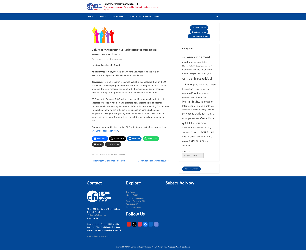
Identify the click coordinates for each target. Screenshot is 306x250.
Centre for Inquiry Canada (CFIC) (121, 3)
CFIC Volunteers (101, 155)
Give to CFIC (204, 93)
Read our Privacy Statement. (98, 236)
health (193, 97)
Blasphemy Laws (188, 66)
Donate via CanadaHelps (199, 36)
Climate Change (188, 74)
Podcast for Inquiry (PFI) (135, 201)
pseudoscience (194, 119)
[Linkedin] (151, 224)
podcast (200, 113)
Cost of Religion (203, 73)
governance (186, 97)
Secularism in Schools (192, 136)
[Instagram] (140, 224)
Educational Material (201, 89)
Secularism (206, 132)
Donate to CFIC (132, 204)
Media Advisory (199, 110)
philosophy (188, 113)
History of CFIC (132, 195)
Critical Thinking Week (201, 85)
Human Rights (191, 101)
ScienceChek (188, 127)
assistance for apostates (194, 62)
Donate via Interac (199, 32)
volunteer (121, 155)
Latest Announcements (135, 198)
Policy (208, 114)
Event (194, 93)
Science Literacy (203, 127)
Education (187, 89)
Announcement (198, 57)
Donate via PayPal (199, 28)
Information (207, 101)
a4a (184, 57)
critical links (112, 155)
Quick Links (207, 118)
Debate (213, 85)
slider (192, 141)
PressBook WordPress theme (179, 247)
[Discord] (156, 224)
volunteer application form (105, 131)
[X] (134, 224)
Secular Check (190, 132)
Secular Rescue (209, 137)
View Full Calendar (191, 169)
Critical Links (117, 59)
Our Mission (130, 192)
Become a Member (151, 16)
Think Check (202, 141)
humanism (201, 97)
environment (186, 94)
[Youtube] (129, 224)
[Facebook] (145, 224)
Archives (186, 151)
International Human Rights (196, 106)
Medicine (210, 109)
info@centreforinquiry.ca (96, 215)
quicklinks (188, 123)
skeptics (185, 141)
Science (200, 123)
